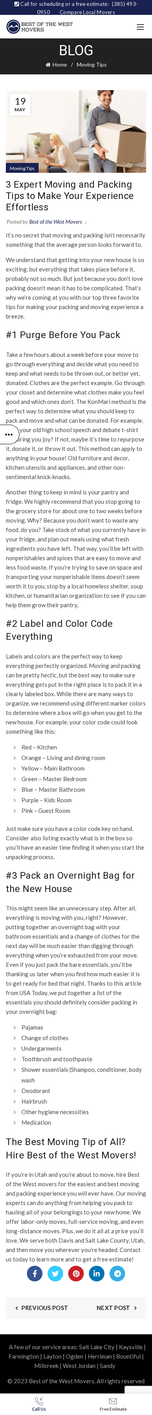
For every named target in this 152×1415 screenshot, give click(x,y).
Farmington (24, 1356)
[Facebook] (34, 1273)
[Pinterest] (76, 1273)
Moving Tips (92, 64)
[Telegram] (117, 1273)
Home (60, 64)
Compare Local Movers (87, 12)
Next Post (114, 1307)
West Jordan (79, 1365)
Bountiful (128, 1356)
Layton (52, 1356)
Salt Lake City (97, 1346)
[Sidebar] (9, 434)
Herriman (100, 1356)
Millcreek (46, 1365)
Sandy (107, 1365)
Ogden (74, 1356)
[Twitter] (55, 1273)
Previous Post (44, 1307)
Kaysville (131, 1346)
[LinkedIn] (96, 1273)
